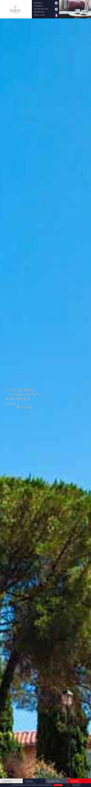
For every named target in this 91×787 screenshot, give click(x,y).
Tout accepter (58, 785)
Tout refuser (68, 785)
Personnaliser (76, 785)
